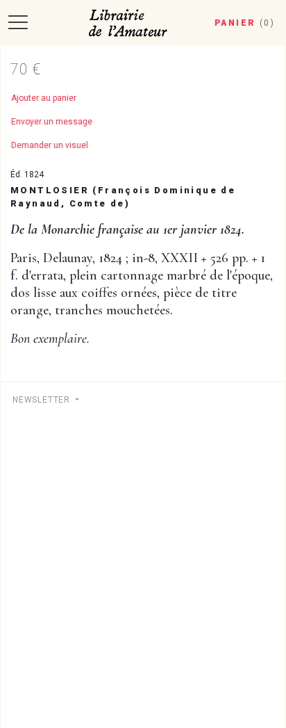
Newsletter (42, 400)
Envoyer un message (51, 122)
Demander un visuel (49, 145)
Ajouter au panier (43, 98)
